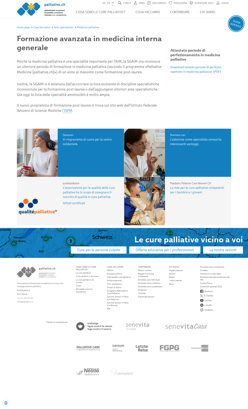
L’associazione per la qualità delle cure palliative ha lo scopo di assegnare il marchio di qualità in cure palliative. (89, 192)
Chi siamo (207, 12)
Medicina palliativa (88, 27)
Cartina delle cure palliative (119, 277)
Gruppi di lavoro (114, 287)
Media (171, 277)
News (171, 284)
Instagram (208, 310)
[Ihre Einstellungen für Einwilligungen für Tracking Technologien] (6, 403)
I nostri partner (175, 280)
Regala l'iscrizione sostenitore (146, 274)
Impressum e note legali (210, 273)
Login (225, 3)
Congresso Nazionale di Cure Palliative (117, 292)
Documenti (159, 3)
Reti (109, 308)
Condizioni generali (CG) (211, 286)
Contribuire (180, 12)
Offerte (110, 270)
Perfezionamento (114, 280)
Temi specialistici (64, 27)
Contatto (204, 270)
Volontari (142, 293)
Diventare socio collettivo (149, 283)
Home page (23, 27)
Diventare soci (204, 3)
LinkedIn (208, 305)
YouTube (208, 300)
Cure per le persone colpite (98, 250)
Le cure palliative (83, 273)
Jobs (142, 3)
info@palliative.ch (25, 301)
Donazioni (180, 3)
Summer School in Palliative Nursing (118, 303)
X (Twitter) (208, 295)
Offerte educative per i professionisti (165, 250)
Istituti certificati (74, 203)
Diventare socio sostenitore (150, 286)
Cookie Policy (206, 283)
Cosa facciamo (148, 12)
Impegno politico (114, 273)
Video (78, 285)
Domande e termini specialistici (84, 290)
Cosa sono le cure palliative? (101, 12)
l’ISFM (67, 110)
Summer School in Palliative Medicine (118, 297)
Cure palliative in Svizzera (87, 276)
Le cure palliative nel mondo (85, 281)
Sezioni (172, 273)
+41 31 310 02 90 (25, 298)
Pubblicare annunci (146, 296)
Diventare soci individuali (149, 279)
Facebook (208, 291)
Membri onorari (144, 270)
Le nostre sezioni (223, 250)
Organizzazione (176, 270)
